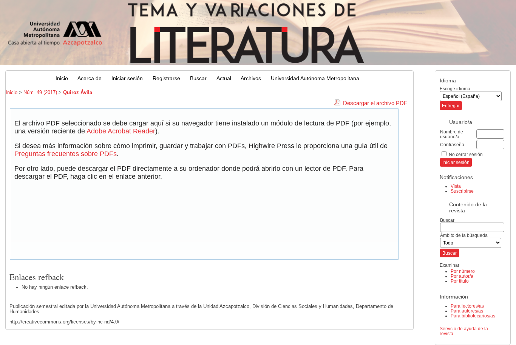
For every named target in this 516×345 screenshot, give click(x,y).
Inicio (62, 78)
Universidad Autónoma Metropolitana (315, 78)
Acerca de (89, 78)
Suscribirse (462, 191)
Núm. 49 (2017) (40, 92)
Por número (463, 271)
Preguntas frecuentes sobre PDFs (65, 154)
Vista (456, 186)
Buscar (198, 78)
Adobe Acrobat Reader (121, 131)
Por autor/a (462, 276)
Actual (223, 78)
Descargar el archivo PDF (375, 103)
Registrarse (166, 78)
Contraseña (452, 144)
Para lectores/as (467, 305)
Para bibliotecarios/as (473, 315)
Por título (460, 280)
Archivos (251, 78)
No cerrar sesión (466, 154)
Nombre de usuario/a (451, 134)
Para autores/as (467, 310)
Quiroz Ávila (77, 92)
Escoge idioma (455, 88)
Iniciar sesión (127, 78)
